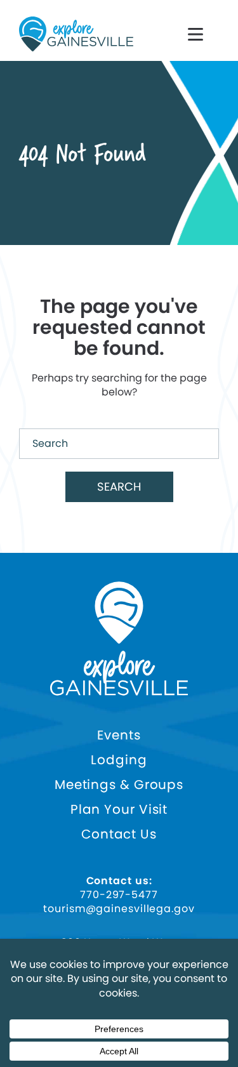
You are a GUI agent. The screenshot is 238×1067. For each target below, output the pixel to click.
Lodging (119, 760)
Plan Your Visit (119, 810)
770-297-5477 (119, 895)
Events (118, 735)
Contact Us (119, 834)
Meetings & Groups (119, 785)
